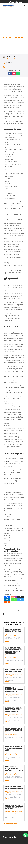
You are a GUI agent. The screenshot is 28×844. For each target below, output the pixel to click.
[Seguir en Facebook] (10, 73)
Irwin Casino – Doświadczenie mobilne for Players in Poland (13, 630)
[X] (20, 597)
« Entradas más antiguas (10, 823)
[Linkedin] (7, 599)
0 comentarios (9, 67)
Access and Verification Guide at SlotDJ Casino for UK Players (14, 670)
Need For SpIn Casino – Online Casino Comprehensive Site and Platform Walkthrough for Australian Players (13, 650)
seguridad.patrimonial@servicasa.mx (14, 634)
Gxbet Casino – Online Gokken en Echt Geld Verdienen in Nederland (14, 788)
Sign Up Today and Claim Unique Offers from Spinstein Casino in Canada (13, 748)
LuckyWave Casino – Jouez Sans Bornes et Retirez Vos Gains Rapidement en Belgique (13, 710)
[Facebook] (7, 597)
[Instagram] (14, 597)
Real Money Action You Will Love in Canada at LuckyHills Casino (14, 729)
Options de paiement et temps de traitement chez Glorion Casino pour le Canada (14, 807)
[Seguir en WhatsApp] (18, 73)
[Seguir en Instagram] (14, 73)
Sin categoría (9, 62)
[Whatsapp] (14, 599)
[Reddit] (7, 602)
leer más (7, 641)
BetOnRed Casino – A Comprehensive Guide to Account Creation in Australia (14, 690)
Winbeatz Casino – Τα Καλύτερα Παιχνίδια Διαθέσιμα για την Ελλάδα (14, 768)
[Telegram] (20, 599)
